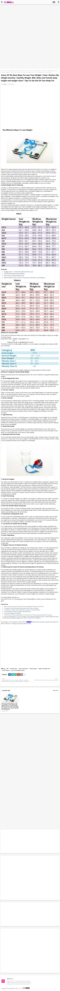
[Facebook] (9, 674)
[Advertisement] (30, 16)
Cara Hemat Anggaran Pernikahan (12, 613)
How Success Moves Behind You (14, 276)
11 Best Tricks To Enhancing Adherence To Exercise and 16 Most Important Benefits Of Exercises (28, 615)
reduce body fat (6, 670)
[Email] (21, 674)
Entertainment (13, 668)
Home (2, 70)
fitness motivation (23, 668)
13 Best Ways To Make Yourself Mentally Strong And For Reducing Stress (22, 610)
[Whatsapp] (15, 674)
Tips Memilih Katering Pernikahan (14, 274)
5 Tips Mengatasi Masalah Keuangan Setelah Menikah (17, 611)
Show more (55, 690)
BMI (7, 668)
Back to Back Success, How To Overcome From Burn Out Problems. (24, 278)
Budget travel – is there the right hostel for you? (18, 272)
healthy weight (33, 668)
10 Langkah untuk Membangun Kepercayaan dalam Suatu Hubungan (21, 608)
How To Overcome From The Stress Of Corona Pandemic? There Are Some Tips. (24, 606)
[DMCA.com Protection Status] (26, 988)
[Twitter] (12, 674)
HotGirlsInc (19, 988)
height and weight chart (44, 668)
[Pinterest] (18, 674)
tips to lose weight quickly (11, 70)
